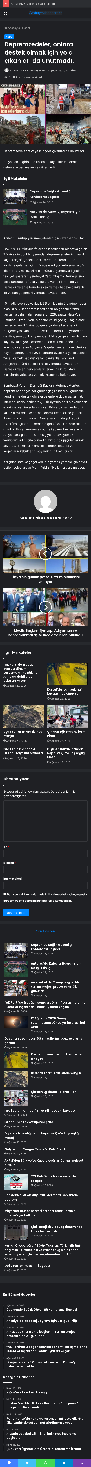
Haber (26, 28)
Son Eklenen (45, 931)
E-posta (9, 862)
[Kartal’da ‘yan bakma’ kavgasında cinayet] (67, 674)
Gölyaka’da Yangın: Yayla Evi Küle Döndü (35, 1149)
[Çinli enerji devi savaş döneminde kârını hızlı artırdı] (16, 1232)
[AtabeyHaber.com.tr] (45, 13)
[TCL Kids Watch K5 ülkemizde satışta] (16, 1182)
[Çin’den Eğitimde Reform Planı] (67, 716)
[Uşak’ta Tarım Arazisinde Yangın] (23, 716)
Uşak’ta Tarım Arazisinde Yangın (22, 733)
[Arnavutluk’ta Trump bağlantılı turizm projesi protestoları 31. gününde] (16, 988)
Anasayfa (13, 28)
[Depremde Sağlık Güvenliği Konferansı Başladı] (15, 196)
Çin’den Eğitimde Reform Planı (66, 733)
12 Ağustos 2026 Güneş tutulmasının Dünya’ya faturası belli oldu (59, 1022)
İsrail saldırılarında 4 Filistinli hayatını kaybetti (23, 751)
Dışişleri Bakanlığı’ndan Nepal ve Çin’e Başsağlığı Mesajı (66, 753)
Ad (6, 847)
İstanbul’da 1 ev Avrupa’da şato (28, 1122)
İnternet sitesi (12, 878)
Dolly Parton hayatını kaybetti (27, 1266)
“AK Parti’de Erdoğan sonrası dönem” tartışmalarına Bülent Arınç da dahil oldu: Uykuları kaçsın (20, 672)
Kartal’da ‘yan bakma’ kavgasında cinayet (64, 691)
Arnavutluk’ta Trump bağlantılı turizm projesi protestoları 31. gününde (55, 986)
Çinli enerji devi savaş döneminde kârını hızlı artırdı (57, 1229)
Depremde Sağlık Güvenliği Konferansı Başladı (51, 947)
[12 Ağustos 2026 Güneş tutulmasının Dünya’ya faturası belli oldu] (16, 1022)
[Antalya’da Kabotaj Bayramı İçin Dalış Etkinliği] (15, 217)
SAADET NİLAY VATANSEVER (27, 70)
